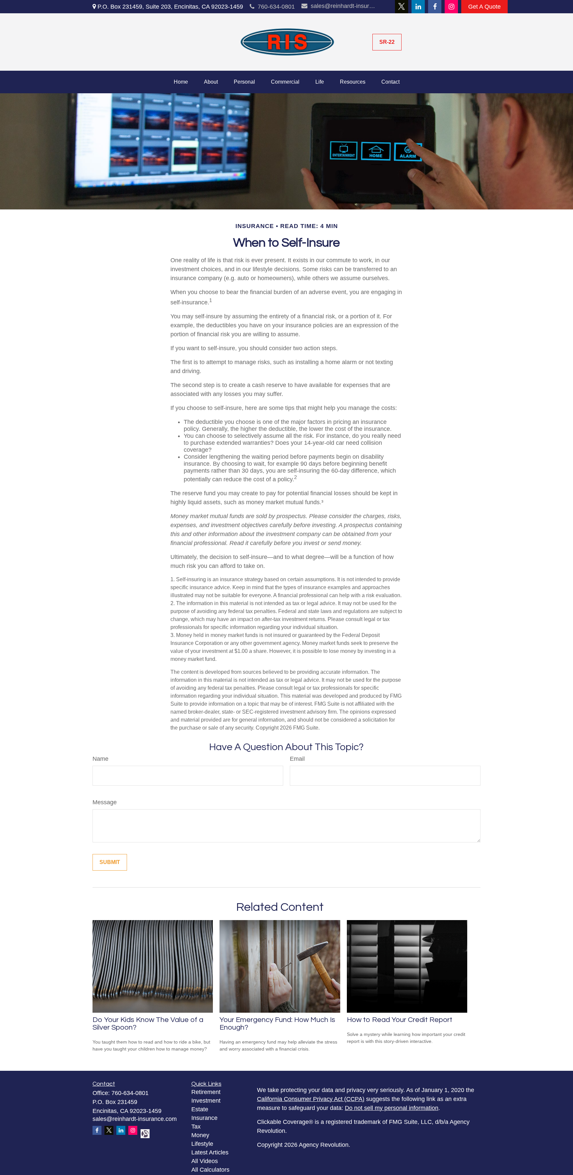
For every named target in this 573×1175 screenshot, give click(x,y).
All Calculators (210, 1169)
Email (297, 758)
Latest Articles (209, 1152)
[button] (181, 82)
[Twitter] (401, 6)
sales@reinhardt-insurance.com (343, 6)
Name (100, 758)
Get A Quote (484, 6)
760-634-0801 (276, 6)
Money (200, 1135)
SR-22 (387, 42)
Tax (196, 1126)
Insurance (204, 1118)
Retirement (206, 1092)
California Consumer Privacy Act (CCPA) (310, 1099)
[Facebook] (434, 6)
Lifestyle (202, 1143)
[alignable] (143, 1133)
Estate (199, 1109)
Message (105, 802)
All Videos (204, 1161)
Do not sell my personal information (391, 1108)
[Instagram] (451, 6)
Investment (206, 1100)
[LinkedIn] (418, 6)
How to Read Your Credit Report (399, 1020)
